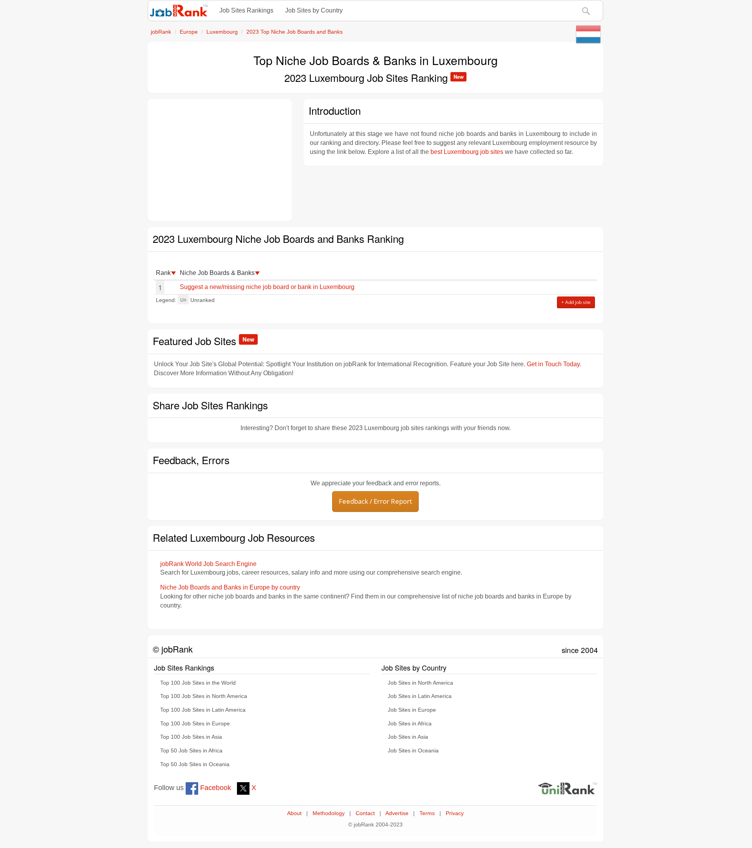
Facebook (214, 788)
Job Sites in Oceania (413, 751)
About (294, 813)
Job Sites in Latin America (420, 696)
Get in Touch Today (553, 364)
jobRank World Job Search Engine (208, 564)
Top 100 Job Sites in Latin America (203, 710)
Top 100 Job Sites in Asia (191, 737)
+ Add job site (576, 302)
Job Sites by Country (314, 10)
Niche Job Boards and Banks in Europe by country (230, 587)
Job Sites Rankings (246, 10)
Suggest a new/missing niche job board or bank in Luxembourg (267, 287)
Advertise (397, 813)
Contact (365, 813)
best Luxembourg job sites (466, 151)
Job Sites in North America (420, 683)
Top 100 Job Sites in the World (198, 683)
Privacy (455, 813)
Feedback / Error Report (375, 501)
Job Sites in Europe (412, 710)
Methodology (329, 813)
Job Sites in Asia (408, 737)
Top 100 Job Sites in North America (203, 696)
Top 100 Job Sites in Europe (195, 724)
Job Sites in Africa (410, 724)
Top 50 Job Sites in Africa (191, 751)
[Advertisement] (220, 160)
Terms (427, 813)
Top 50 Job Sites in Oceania (195, 764)
